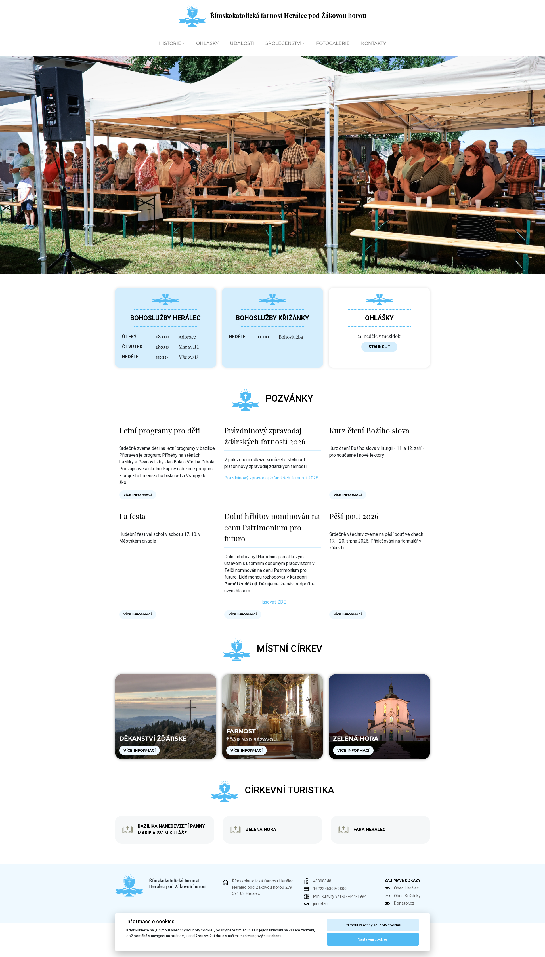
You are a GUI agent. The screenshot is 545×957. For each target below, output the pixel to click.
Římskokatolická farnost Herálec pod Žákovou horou (288, 15)
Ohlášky (207, 43)
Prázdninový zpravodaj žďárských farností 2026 (271, 477)
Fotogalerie (333, 43)
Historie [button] (170, 43)
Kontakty (373, 43)
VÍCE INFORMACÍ (137, 495)
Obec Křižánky (407, 895)
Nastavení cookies (373, 939)
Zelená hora (261, 829)
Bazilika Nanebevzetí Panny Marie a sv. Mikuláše (171, 829)
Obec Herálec (406, 888)
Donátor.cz (404, 903)
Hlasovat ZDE (272, 602)
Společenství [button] (283, 43)
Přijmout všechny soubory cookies (373, 925)
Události (242, 43)
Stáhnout (379, 347)
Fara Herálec (369, 829)
